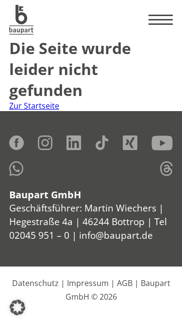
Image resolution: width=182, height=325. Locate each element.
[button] (17, 307)
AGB (124, 283)
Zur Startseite (34, 105)
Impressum (88, 283)
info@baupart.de (116, 235)
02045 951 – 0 (39, 235)
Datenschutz (35, 283)
